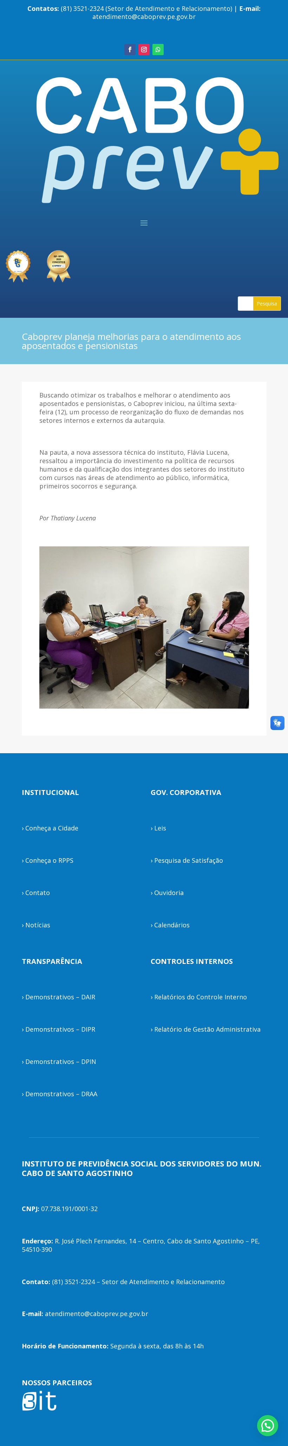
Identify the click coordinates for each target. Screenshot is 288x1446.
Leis (160, 828)
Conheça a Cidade (51, 828)
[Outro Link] (59, 263)
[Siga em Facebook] (130, 49)
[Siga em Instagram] (144, 49)
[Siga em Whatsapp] (158, 49)
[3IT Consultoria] (17, 263)
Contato (37, 892)
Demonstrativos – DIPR (60, 1029)
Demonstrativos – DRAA (61, 1094)
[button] (267, 1425)
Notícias (37, 925)
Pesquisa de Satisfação (188, 860)
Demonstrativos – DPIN (60, 1061)
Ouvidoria (169, 892)
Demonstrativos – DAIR (60, 997)
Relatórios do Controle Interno (200, 997)
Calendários (172, 925)
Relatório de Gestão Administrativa (207, 1029)
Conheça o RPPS (49, 860)
